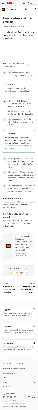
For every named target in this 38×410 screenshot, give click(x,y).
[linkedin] (15, 397)
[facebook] (4, 397)
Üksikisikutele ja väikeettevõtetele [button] (13, 364)
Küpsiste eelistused (19, 403)
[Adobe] (10, 3)
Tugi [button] (4, 378)
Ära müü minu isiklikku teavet (10, 406)
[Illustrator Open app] (35, 9)
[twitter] (11, 397)
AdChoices (24, 406)
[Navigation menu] (3, 3)
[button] (24, 3)
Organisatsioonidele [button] (9, 373)
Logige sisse (31, 3)
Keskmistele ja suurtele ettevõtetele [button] (14, 368)
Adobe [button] (5, 382)
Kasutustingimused (8, 403)
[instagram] (8, 397)
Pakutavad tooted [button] (8, 387)
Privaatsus (25, 401)
